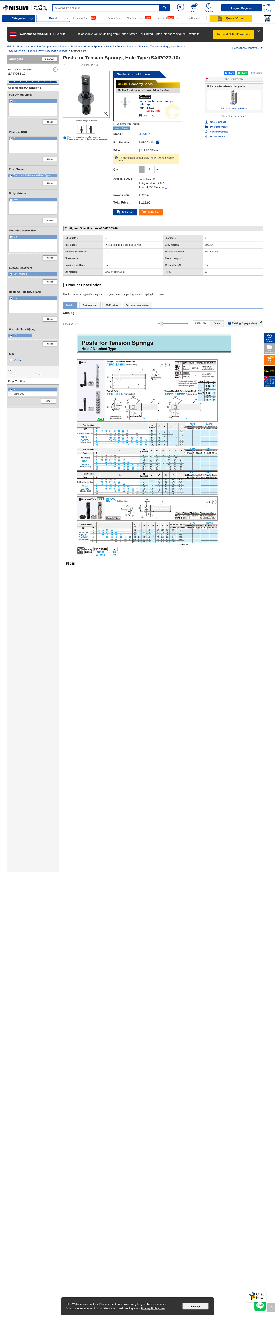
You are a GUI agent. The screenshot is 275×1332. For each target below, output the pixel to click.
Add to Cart (153, 212)
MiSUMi (7, 6)
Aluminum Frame (135, 18)
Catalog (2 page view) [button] (244, 323)
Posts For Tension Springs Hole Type (156, 103)
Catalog (70, 305)
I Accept (195, 1306)
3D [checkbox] (40, 374)
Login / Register (241, 8)
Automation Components (42, 46)
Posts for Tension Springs (121, 46)
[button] (267, 18)
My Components (219, 127)
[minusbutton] (142, 169)
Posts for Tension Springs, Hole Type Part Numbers (37, 50)
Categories (19, 18)
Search (164, 8)
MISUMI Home (15, 46)
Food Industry (193, 18)
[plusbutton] (157, 169)
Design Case (114, 18)
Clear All (49, 59)
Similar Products (219, 131)
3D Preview (112, 305)
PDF (234, 79)
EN (268, 5)
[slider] (161, 323)
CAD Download (218, 122)
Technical (162, 18)
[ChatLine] (260, 1305)
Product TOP (71, 324)
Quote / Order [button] (235, 18)
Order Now (127, 212)
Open (217, 323)
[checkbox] (33, 101)
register (153, 157)
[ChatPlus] (256, 1297)
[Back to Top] (271, 1307)
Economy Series (81, 18)
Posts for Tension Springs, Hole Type (161, 46)
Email (259, 73)
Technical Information (137, 305)
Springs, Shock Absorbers (75, 46)
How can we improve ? (245, 47)
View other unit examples (235, 116)
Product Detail (217, 136)
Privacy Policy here (153, 1308)
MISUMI (143, 133)
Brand (53, 18)
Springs (98, 46)
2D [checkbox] (14, 374)
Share (231, 73)
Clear (50, 122)
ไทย (268, 10)
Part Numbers (89, 305)
